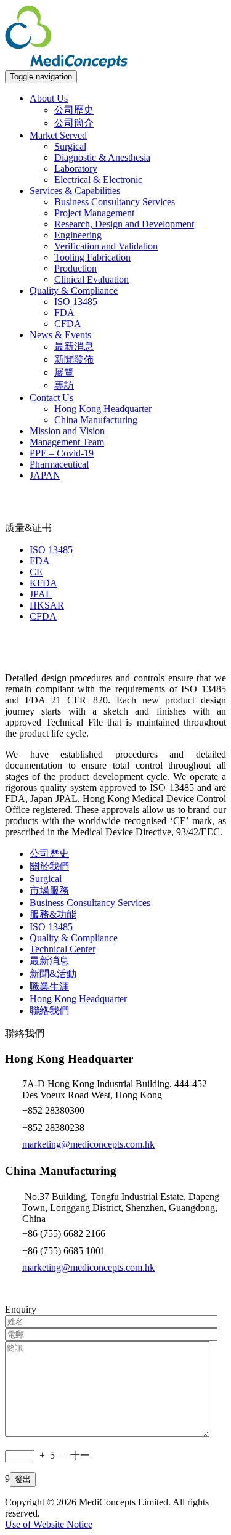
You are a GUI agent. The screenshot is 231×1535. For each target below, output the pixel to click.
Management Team (67, 442)
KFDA (43, 583)
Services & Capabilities (75, 190)
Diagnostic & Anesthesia (102, 157)
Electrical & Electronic (98, 179)
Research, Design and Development (124, 224)
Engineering (78, 235)
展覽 (64, 372)
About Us (49, 98)
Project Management (94, 213)
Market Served (58, 135)
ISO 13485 (75, 301)
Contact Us (51, 397)
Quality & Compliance (74, 290)
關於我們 (49, 866)
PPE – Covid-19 (62, 453)
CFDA (67, 323)
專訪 (64, 385)
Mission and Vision (67, 431)
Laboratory (75, 168)
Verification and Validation (106, 246)
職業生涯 (49, 986)
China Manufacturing (95, 420)
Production (75, 268)
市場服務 (49, 890)
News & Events (60, 335)
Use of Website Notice (48, 1524)
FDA (64, 312)
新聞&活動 (53, 973)
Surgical (70, 146)
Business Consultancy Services (114, 201)
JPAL (41, 594)
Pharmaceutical (59, 464)
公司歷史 (74, 110)
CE (36, 572)
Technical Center (62, 949)
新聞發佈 (74, 359)
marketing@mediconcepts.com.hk (88, 1144)
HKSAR (47, 605)
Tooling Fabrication (92, 257)
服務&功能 (53, 914)
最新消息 (74, 346)
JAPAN (45, 475)
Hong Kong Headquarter (103, 408)
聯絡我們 (49, 1010)
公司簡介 (74, 123)
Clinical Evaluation (91, 279)
